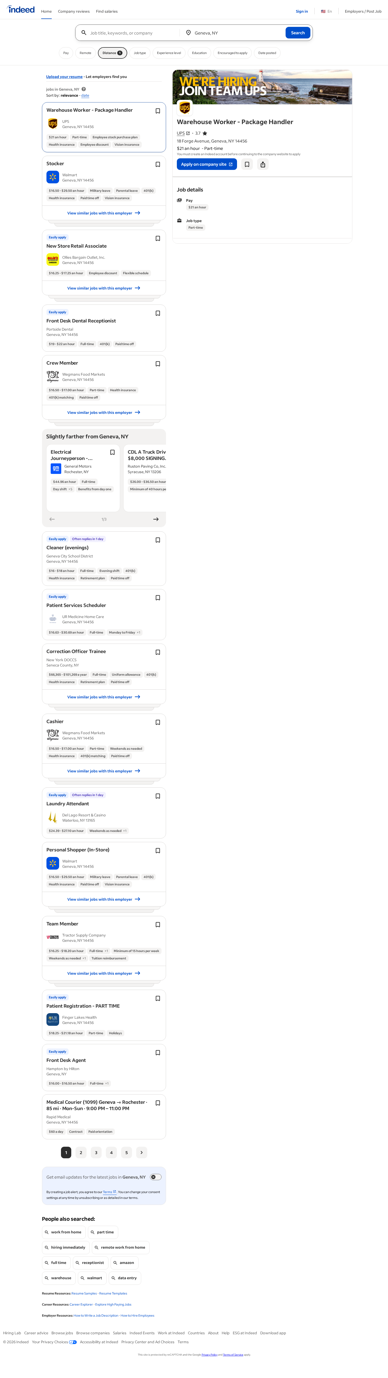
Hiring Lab (12, 1332)
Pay (66, 53)
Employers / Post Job (363, 11)
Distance (112, 53)
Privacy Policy (209, 1354)
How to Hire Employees (137, 1315)
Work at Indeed (171, 1332)
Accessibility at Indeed (99, 1341)
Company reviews (74, 11)
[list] (104, 478)
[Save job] (247, 164)
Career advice (36, 1332)
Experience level (169, 53)
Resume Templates (113, 1293)
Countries (196, 1332)
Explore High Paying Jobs (113, 1304)
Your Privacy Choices (50, 1341)
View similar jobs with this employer (99, 212)
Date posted (267, 53)
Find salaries (107, 11)
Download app (273, 1332)
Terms (183, 1341)
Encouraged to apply (232, 53)
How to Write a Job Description (96, 1315)
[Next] (156, 519)
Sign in (302, 11)
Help (226, 1332)
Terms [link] (108, 1192)
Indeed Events (142, 1332)
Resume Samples (84, 1293)
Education (199, 53)
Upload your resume (64, 76)
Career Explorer (81, 1304)
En (326, 11)
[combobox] (129, 33)
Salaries (119, 1332)
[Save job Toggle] (158, 111)
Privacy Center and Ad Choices (147, 1341)
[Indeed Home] (21, 9)
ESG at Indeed (245, 1332)
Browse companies (93, 1332)
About (213, 1332)
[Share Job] (263, 164)
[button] (89, 110)
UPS (181, 133)
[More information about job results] (84, 89)
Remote (85, 53)
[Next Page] (141, 1152)
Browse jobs (62, 1332)
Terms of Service (233, 1354)
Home (46, 11)
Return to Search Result (317, 73)
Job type (140, 53)
